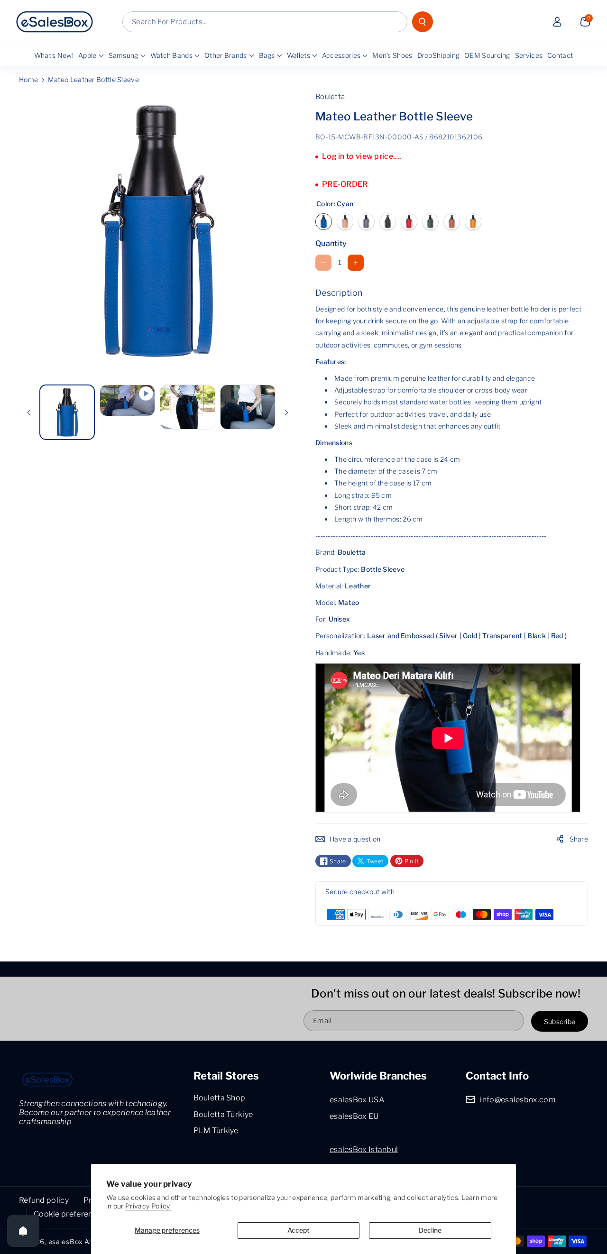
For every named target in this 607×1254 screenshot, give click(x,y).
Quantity (331, 243)
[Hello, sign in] (557, 21)
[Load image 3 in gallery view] (187, 406)
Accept (298, 1230)
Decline (430, 1230)
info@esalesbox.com (517, 1099)
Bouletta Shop (219, 1097)
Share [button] (579, 839)
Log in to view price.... (361, 156)
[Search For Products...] (422, 21)
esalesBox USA (357, 1099)
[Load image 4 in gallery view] (248, 406)
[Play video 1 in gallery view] (127, 400)
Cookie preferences (69, 1213)
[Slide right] (286, 412)
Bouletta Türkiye (223, 1114)
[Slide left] (29, 412)
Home (28, 79)
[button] (585, 21)
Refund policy (44, 1200)
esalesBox (65, 1241)
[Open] (23, 1231)
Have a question (355, 839)
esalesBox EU (354, 1116)
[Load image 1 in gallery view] (67, 412)
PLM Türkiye (216, 1130)
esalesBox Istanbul (364, 1149)
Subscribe (560, 1021)
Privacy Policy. (148, 1206)
